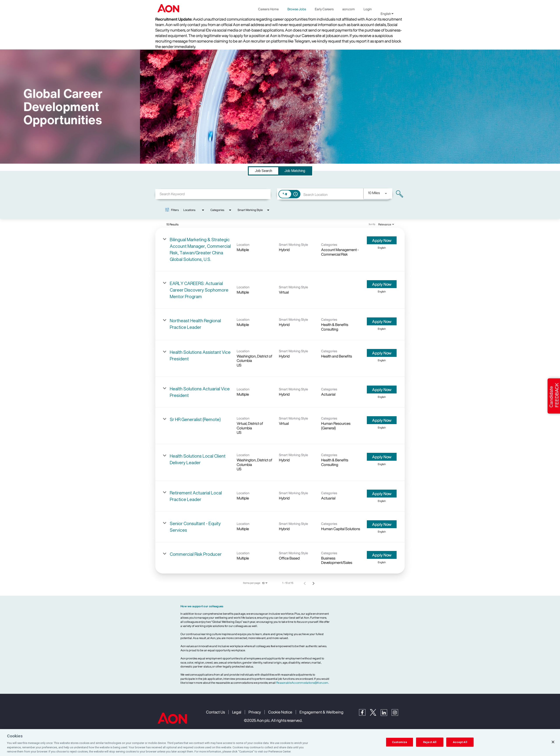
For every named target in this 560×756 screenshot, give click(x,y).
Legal (236, 712)
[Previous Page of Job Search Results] (304, 583)
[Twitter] (375, 714)
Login (368, 9)
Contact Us (215, 712)
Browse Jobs (296, 9)
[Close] (553, 742)
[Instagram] (397, 714)
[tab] (263, 171)
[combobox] (213, 194)
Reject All (429, 742)
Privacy (254, 712)
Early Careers (324, 9)
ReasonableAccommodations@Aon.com (302, 683)
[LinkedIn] (386, 714)
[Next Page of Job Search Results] (313, 583)
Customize (399, 742)
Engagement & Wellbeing (321, 712)
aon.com (348, 9)
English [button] (386, 13)
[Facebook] (364, 714)
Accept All (460, 742)
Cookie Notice (280, 712)
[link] (280, 249)
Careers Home (268, 9)
